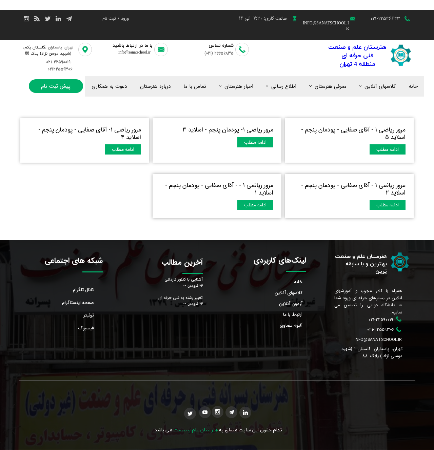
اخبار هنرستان (238, 86)
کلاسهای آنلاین (380, 86)
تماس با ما (194, 86)
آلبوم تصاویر (291, 325)
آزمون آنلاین (290, 303)
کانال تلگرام (83, 289)
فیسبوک (86, 328)
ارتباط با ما (292, 314)
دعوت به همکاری (109, 86)
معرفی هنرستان (331, 86)
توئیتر (88, 315)
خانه (413, 86)
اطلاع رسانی (283, 86)
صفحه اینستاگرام (78, 302)
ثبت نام (109, 18)
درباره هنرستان (155, 86)
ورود (125, 18)
